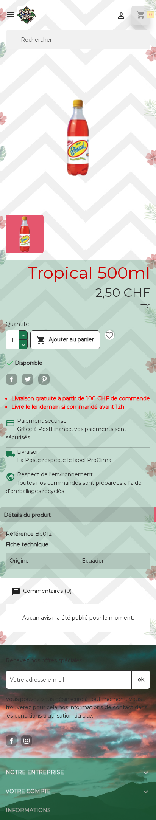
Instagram (26, 740)
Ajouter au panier (65, 340)
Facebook (11, 740)
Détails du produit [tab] (27, 515)
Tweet (27, 379)
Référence (20, 533)
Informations (28, 810)
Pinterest (44, 379)
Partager (11, 379)
